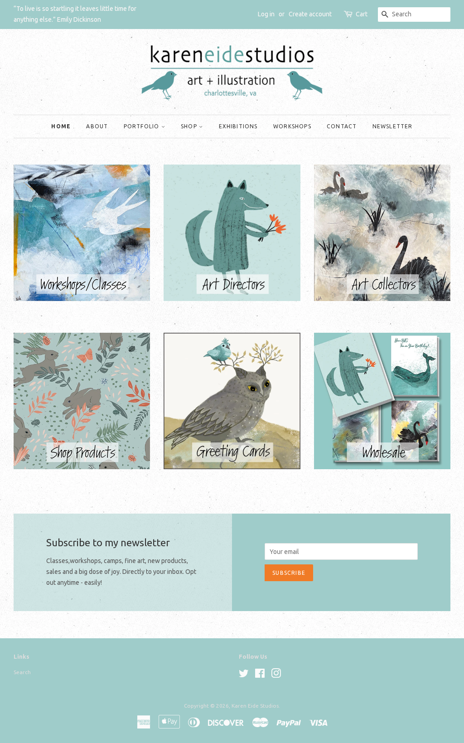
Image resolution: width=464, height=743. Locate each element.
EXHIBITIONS (238, 126)
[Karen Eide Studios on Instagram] (276, 675)
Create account (310, 14)
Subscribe (288, 573)
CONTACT (342, 126)
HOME (61, 126)
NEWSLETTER (392, 126)
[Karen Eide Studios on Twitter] (244, 675)
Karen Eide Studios (255, 706)
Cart (361, 14)
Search (22, 672)
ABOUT (97, 126)
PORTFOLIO (142, 126)
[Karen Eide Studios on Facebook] (260, 675)
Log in (266, 14)
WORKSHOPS (292, 126)
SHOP (190, 126)
